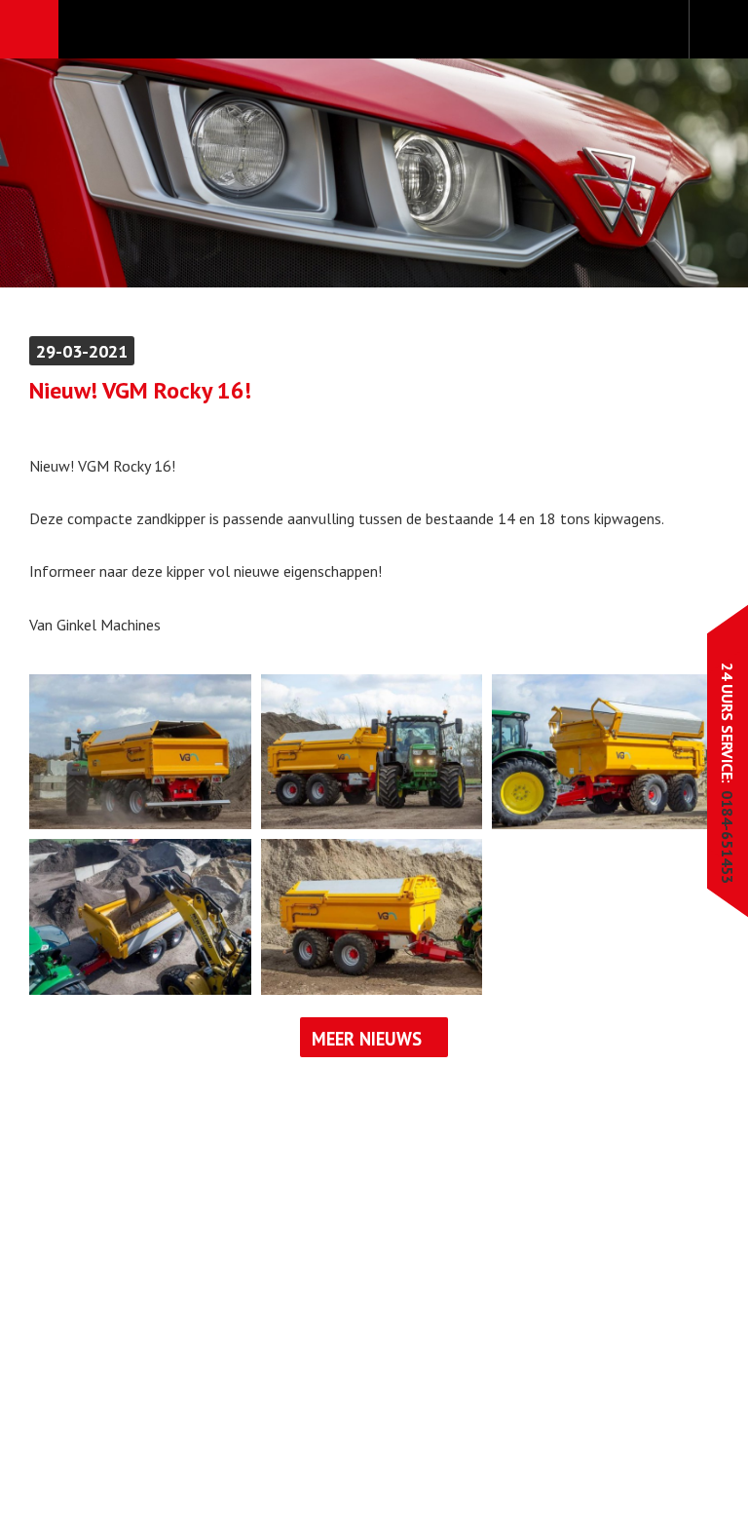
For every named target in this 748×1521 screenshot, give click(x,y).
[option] (374, 172)
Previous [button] (75, 173)
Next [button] (672, 173)
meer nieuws (367, 1038)
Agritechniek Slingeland (373, 30)
